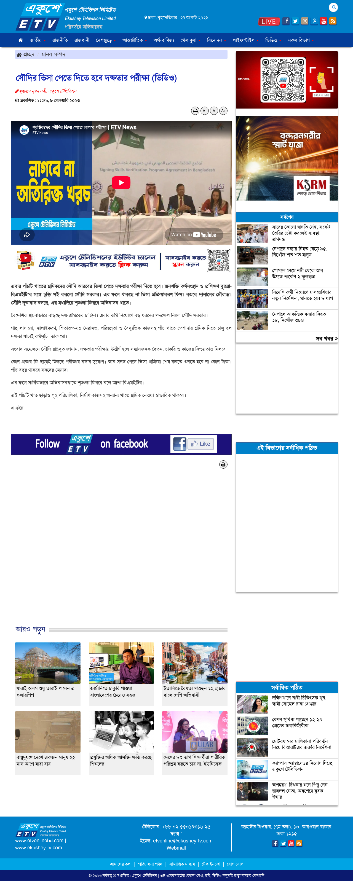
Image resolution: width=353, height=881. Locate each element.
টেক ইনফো (211, 864)
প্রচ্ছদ (28, 54)
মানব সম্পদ (53, 54)
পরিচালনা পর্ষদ (150, 864)
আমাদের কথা (121, 864)
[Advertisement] (121, 556)
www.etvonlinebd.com (39, 840)
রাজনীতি (60, 40)
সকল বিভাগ (299, 40)
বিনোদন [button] (215, 40)
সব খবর (325, 338)
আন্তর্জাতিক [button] (133, 40)
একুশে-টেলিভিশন (144, 875)
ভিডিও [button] (272, 40)
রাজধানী (81, 40)
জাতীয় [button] (36, 40)
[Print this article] (195, 110)
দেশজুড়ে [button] (104, 40)
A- (205, 110)
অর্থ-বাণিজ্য (164, 40)
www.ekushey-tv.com (38, 847)
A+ (223, 110)
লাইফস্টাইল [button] (244, 40)
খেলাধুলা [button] (189, 40)
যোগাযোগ (235, 864)
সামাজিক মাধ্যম (182, 864)
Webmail (176, 848)
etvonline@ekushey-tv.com (183, 840)
